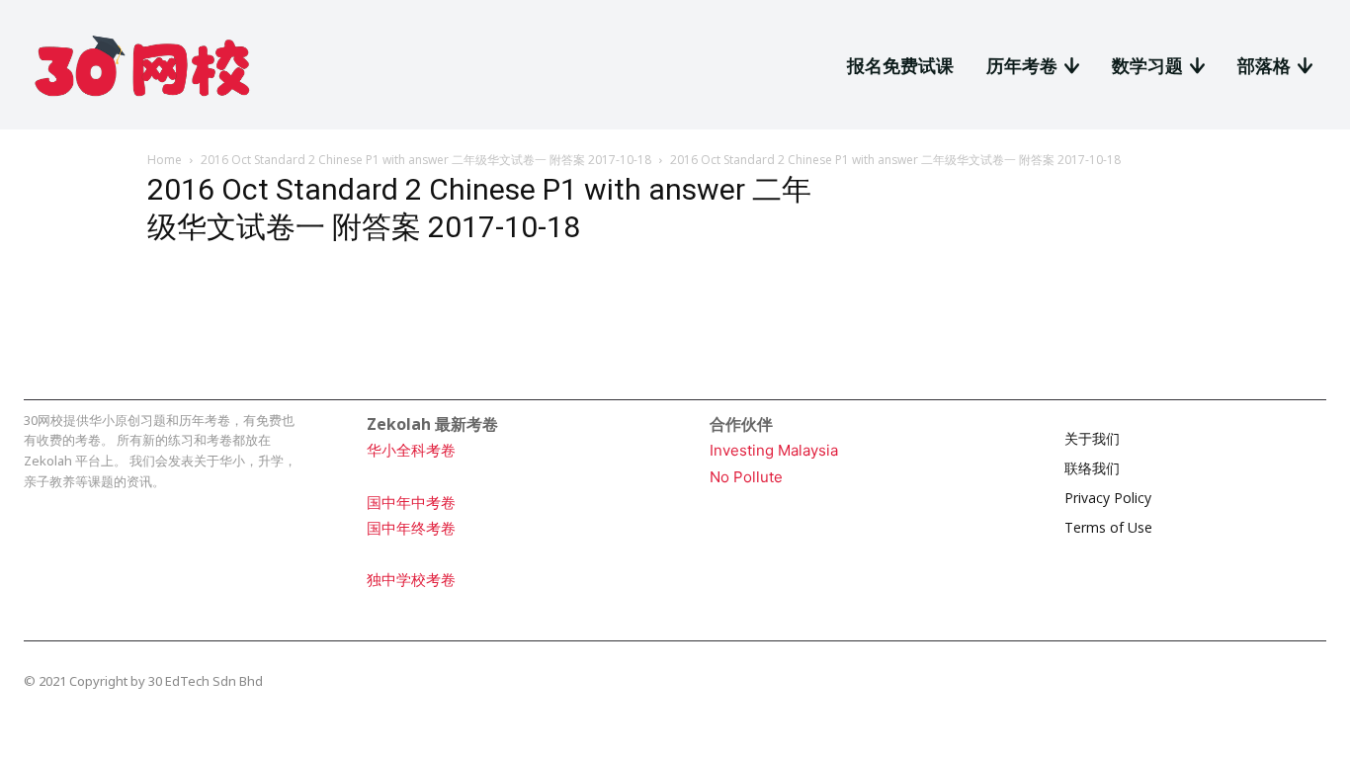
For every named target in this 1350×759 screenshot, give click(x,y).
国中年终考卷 (411, 528)
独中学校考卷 (411, 579)
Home (164, 159)
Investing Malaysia (774, 450)
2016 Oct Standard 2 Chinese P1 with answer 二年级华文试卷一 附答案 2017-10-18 (426, 159)
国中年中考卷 (411, 502)
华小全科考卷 (411, 450)
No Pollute (746, 476)
